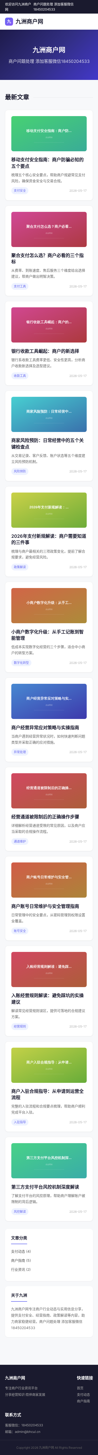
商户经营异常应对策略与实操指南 (45, 727)
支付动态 (83, 1394)
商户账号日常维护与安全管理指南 (45, 906)
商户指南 (83, 1401)
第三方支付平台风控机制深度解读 (45, 1187)
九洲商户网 (25, 21)
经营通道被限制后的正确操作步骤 (45, 816)
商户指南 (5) (21, 1260)
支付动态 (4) (21, 1251)
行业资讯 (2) (21, 1269)
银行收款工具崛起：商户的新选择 (45, 351)
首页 (80, 1388)
